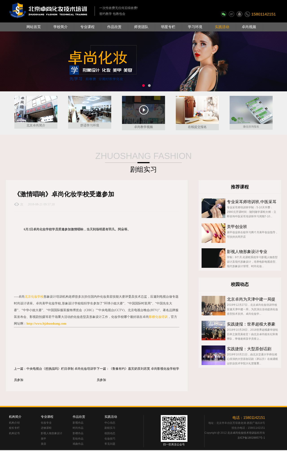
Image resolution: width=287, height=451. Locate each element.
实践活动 (222, 27)
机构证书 (14, 433)
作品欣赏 (114, 27)
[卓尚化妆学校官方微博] (231, 12)
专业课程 (87, 27)
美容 (43, 443)
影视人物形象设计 (51, 433)
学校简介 (60, 27)
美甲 (43, 438)
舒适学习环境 (89, 125)
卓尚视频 (249, 27)
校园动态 (109, 433)
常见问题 (109, 443)
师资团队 (141, 27)
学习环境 (195, 27)
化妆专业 (46, 422)
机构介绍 (14, 422)
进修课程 (46, 428)
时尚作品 (78, 428)
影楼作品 (78, 433)
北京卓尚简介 (35, 125)
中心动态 (109, 422)
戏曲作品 (78, 443)
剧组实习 (109, 428)
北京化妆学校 (34, 296)
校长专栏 (14, 428)
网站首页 (33, 27)
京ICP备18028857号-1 (251, 437)
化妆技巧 (109, 438)
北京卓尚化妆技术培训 (240, 432)
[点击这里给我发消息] (239, 12)
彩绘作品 (78, 438)
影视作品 (78, 422)
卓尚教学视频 (143, 127)
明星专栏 (168, 27)
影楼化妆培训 (158, 317)
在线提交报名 (197, 127)
